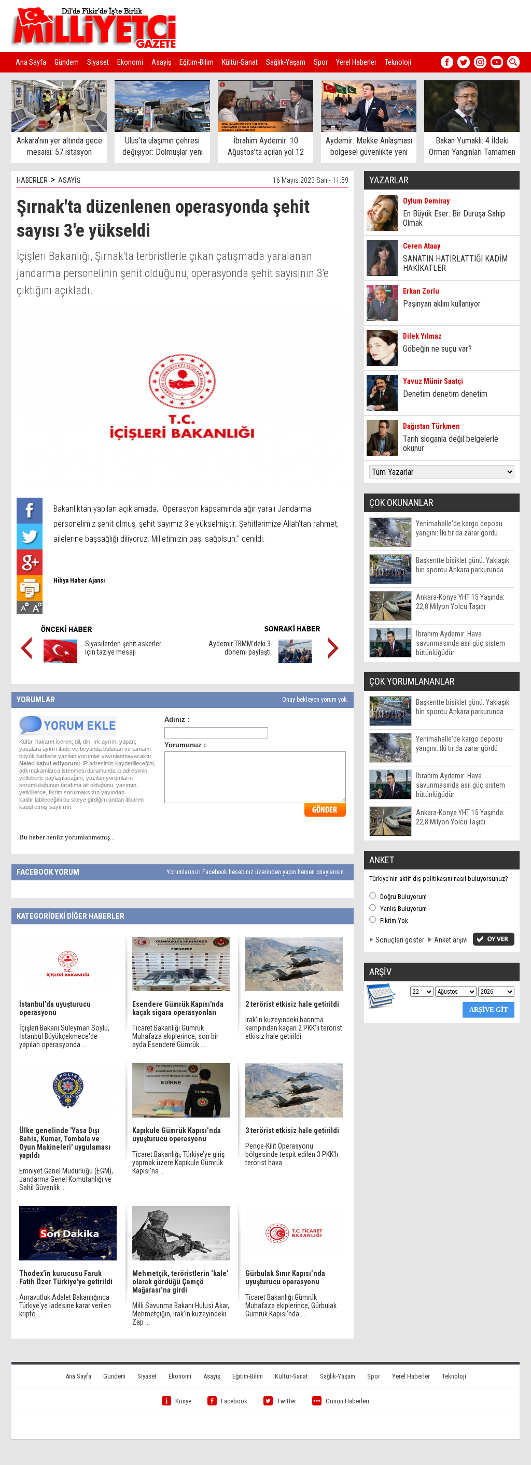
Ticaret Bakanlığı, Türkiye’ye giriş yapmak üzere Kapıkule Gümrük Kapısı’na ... (178, 1162)
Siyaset (98, 62)
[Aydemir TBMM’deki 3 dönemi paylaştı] (295, 660)
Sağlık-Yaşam (285, 62)
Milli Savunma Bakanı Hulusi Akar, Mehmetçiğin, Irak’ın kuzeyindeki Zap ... (180, 1313)
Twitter (286, 1401)
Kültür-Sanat (240, 62)
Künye (183, 1401)
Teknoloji (398, 62)
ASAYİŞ (69, 180)
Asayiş (161, 62)
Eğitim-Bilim (196, 62)
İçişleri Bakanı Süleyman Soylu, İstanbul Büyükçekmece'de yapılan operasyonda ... (64, 1036)
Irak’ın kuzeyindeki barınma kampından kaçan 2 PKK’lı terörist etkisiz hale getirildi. (293, 1028)
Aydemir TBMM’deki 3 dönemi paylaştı (239, 648)
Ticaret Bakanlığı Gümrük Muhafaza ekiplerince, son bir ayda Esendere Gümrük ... (175, 1036)
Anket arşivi (451, 940)
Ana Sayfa (31, 62)
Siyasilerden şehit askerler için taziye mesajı (123, 648)
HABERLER (32, 180)
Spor (321, 62)
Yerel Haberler (356, 62)
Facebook (234, 1401)
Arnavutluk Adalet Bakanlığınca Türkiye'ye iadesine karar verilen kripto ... (65, 1305)
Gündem (66, 62)
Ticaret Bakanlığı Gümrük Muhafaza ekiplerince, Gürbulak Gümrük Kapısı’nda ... (291, 1305)
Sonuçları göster (399, 940)
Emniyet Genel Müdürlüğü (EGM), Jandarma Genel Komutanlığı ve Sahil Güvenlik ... (66, 1179)
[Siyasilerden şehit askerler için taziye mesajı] (60, 660)
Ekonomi (130, 62)
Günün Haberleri (347, 1401)
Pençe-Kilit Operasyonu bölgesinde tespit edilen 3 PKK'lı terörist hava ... (291, 1154)
